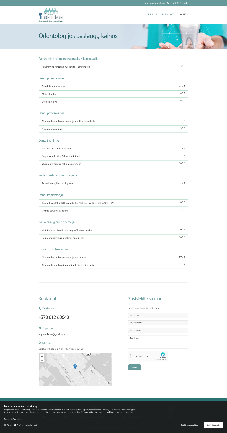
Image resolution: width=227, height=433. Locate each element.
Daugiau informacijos (13, 419)
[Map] (75, 369)
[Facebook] (42, 3)
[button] (75, 367)
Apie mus (152, 14)
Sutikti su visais (213, 425)
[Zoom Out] (42, 360)
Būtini (9, 425)
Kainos (184, 14)
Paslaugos (168, 14)
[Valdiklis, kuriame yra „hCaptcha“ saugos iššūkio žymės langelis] (148, 356)
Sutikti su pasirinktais (189, 425)
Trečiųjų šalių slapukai (27, 425)
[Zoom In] (42, 356)
